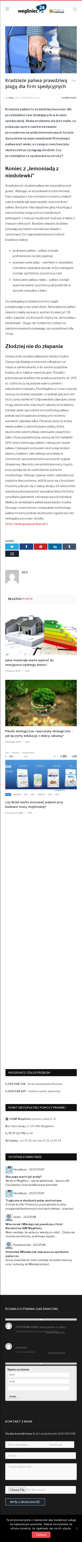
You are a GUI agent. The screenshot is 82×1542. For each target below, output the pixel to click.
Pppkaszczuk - (29, 1244)
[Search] (75, 9)
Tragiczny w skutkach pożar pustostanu (33, 1200)
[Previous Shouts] (41, 1319)
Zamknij (41, 1534)
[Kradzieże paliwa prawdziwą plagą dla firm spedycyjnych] (41, 50)
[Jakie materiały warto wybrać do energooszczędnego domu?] (41, 632)
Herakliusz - (28, 1169)
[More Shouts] (41, 1364)
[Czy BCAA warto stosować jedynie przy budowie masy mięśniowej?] (41, 774)
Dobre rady (69, 97)
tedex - (24, 1217)
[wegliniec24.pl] (41, 8)
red (11, 97)
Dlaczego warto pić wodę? (23, 1176)
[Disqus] (41, 886)
